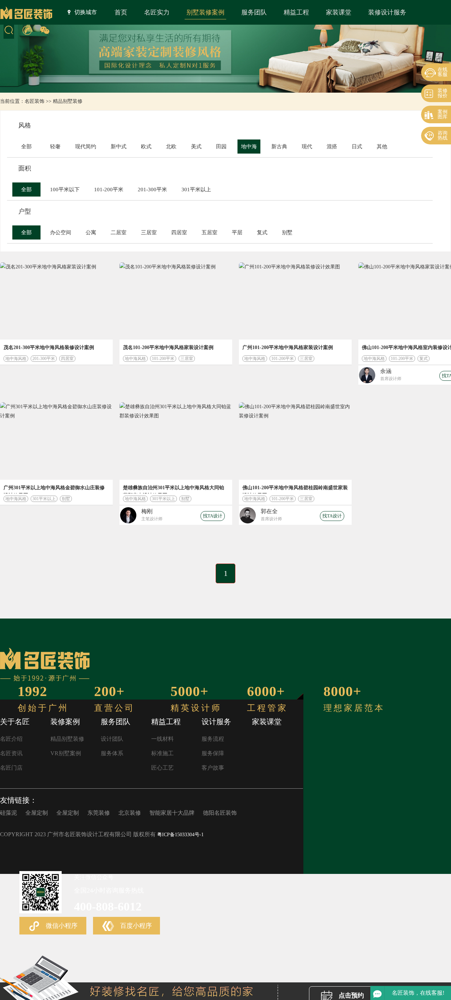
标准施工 (162, 753)
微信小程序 (61, 925)
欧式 (146, 146)
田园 (221, 146)
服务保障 (213, 753)
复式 (262, 232)
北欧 (171, 146)
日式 (357, 146)
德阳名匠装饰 (220, 813)
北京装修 (129, 813)
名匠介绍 (11, 739)
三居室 (149, 232)
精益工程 (296, 12)
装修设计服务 (387, 12)
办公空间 (60, 232)
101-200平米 (108, 189)
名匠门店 (11, 768)
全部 (26, 146)
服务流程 (213, 739)
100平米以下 (65, 189)
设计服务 (216, 722)
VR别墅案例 (65, 753)
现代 (307, 146)
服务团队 (254, 12)
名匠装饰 (34, 101)
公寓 (91, 232)
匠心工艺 (162, 768)
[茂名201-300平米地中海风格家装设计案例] (56, 301)
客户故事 (213, 768)
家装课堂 (338, 12)
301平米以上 (196, 189)
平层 (237, 232)
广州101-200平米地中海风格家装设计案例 (287, 347)
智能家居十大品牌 (171, 813)
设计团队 (112, 739)
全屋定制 (36, 813)
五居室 (209, 232)
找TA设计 (212, 515)
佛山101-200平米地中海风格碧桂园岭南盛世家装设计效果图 (295, 489)
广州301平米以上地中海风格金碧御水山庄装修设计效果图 (54, 489)
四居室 (179, 232)
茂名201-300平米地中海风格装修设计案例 (49, 347)
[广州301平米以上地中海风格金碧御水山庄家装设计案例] (56, 441)
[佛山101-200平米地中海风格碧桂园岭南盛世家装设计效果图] (295, 441)
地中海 (249, 146)
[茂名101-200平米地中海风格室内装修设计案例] (175, 301)
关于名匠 (15, 722)
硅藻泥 (8, 813)
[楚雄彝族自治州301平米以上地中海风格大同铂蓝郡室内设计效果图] (175, 441)
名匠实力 (156, 12)
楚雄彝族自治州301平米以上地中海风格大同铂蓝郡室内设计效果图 (173, 489)
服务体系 (112, 753)
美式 (196, 146)
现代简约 (85, 146)
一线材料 (162, 739)
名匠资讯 (11, 753)
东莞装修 (98, 813)
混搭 (332, 146)
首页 (121, 12)
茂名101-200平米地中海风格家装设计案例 (168, 347)
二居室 (118, 232)
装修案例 (65, 722)
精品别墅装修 (67, 101)
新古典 (279, 146)
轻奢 (55, 146)
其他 (382, 146)
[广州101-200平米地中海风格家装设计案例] (295, 301)
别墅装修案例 (205, 12)
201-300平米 (152, 189)
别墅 (287, 232)
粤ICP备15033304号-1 (180, 834)
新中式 (118, 146)
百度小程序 (135, 925)
